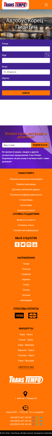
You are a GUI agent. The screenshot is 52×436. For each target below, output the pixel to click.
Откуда (5, 43)
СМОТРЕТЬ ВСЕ (26, 367)
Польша (26, 269)
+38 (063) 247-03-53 (20, 421)
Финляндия (26, 300)
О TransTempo (26, 200)
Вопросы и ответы (26, 220)
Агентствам (26, 205)
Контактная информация (26, 230)
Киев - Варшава (26, 345)
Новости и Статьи (26, 210)
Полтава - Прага (26, 355)
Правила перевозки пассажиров (26, 179)
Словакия (26, 274)
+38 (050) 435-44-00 (20, 424)
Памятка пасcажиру (26, 184)
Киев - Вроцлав (26, 360)
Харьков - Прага (26, 350)
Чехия (26, 263)
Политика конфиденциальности (26, 194)
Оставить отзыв (26, 225)
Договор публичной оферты (26, 189)
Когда (4, 66)
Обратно (5, 78)
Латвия (26, 290)
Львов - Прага (26, 339)
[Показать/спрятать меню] (46, 5)
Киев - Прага (26, 334)
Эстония (26, 295)
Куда (4, 55)
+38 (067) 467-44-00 (20, 417)
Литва (26, 284)
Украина (26, 279)
